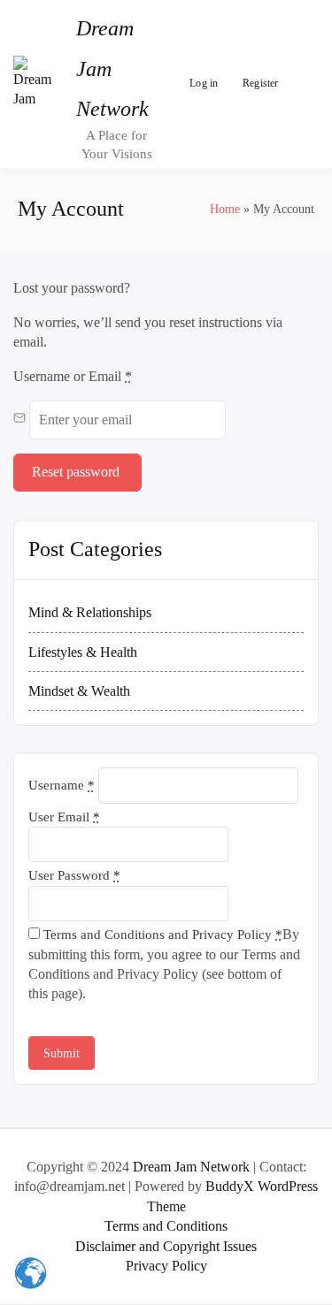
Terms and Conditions (166, 1225)
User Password (74, 875)
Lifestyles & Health (82, 652)
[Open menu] (301, 84)
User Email (64, 817)
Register (261, 83)
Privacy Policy (166, 1265)
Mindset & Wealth (79, 690)
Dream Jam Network (191, 1166)
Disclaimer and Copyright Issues (166, 1246)
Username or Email (72, 376)
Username (61, 785)
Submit (61, 1053)
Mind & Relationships (89, 612)
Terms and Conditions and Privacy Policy (161, 934)
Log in (203, 83)
